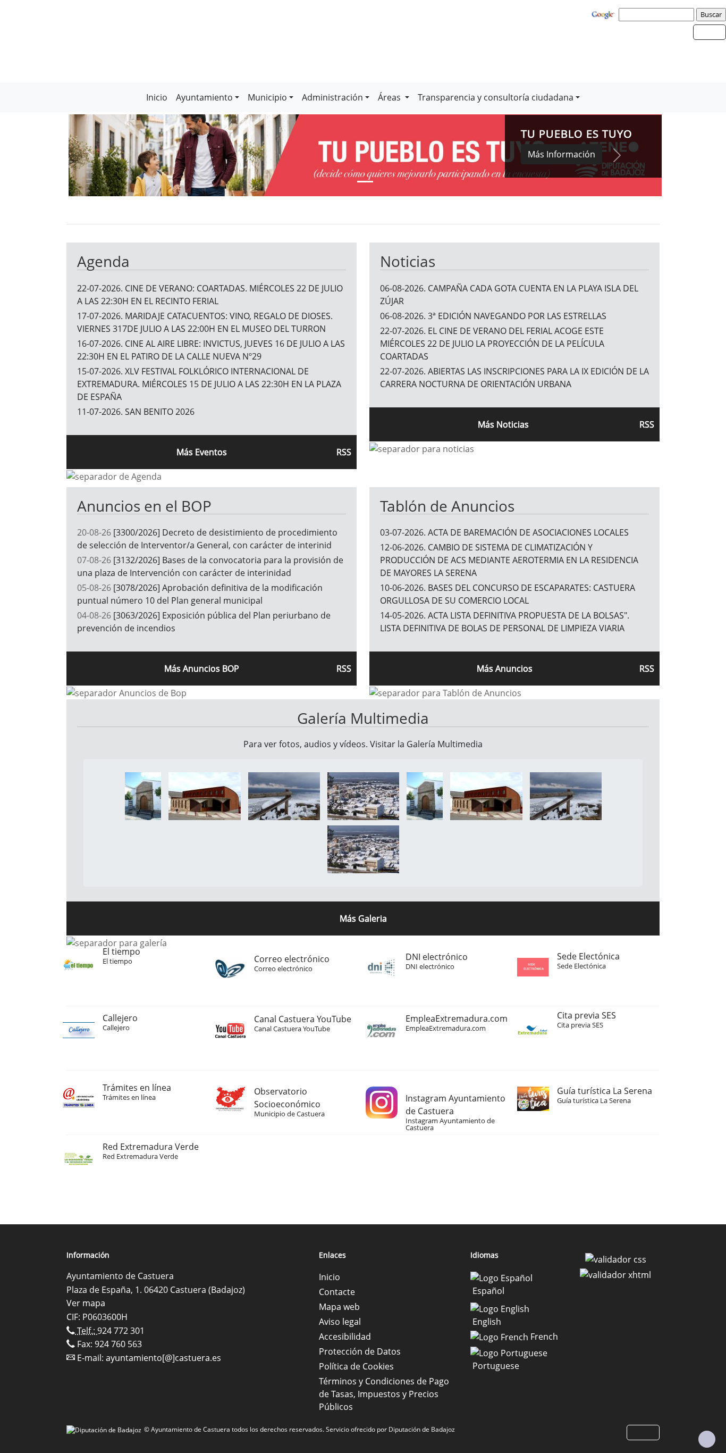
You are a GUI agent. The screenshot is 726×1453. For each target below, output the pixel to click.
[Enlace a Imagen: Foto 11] (284, 795)
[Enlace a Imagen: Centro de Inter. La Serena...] (204, 795)
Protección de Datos (360, 1351)
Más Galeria (363, 918)
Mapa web (339, 1307)
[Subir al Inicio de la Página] (706, 1439)
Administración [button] (332, 97)
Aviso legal (340, 1321)
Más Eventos (201, 452)
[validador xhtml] (615, 1274)
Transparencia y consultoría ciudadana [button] (495, 97)
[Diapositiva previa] (113, 155)
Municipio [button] (267, 97)
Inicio (156, 97)
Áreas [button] (390, 97)
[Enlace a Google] (604, 14)
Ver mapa (85, 1303)
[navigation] (658, 14)
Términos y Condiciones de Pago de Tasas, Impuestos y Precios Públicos (384, 1394)
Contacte (337, 1292)
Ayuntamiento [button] (204, 97)
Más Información (561, 154)
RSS (646, 668)
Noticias (407, 261)
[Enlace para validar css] (615, 1258)
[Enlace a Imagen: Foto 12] (363, 795)
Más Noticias (503, 424)
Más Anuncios (505, 668)
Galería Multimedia (363, 718)
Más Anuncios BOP (201, 668)
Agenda (103, 261)
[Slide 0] (365, 182)
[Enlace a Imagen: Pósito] (143, 795)
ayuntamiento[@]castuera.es (163, 1358)
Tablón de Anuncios (447, 506)
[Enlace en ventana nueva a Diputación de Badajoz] (105, 1429)
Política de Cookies (356, 1366)
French (543, 1336)
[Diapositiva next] (617, 155)
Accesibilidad (345, 1336)
